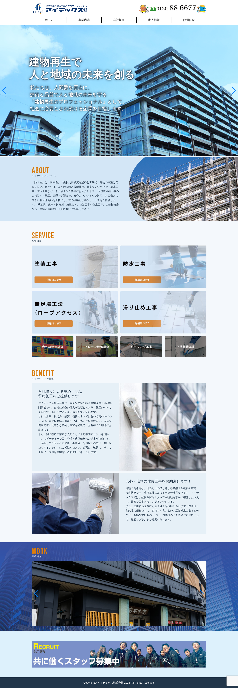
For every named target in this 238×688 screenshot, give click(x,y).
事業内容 (84, 20)
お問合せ (189, 20)
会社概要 (119, 20)
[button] (116, 153)
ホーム (49, 20)
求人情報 (154, 20)
